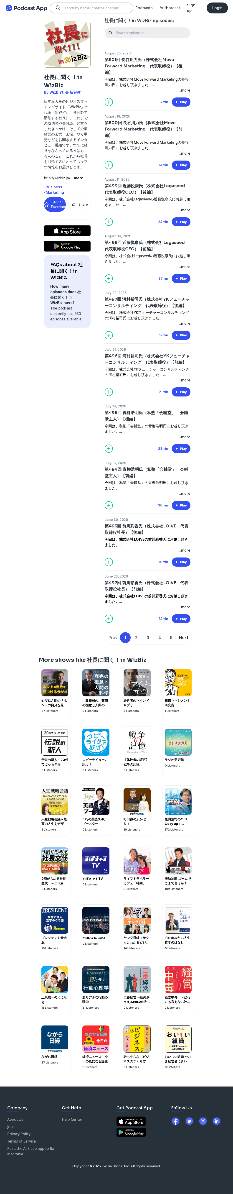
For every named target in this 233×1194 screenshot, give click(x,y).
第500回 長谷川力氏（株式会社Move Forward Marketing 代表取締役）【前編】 (143, 129)
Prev (113, 637)
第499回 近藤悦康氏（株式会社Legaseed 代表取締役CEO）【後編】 (147, 189)
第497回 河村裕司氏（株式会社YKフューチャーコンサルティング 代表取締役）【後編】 (147, 302)
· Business (53, 187)
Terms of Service (21, 1141)
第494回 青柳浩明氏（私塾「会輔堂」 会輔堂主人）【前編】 (146, 472)
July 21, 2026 (115, 349)
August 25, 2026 (118, 53)
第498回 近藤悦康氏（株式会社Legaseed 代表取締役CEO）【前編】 (147, 245)
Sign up (191, 8)
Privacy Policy (18, 1133)
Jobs (11, 1126)
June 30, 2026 (116, 520)
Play (183, 102)
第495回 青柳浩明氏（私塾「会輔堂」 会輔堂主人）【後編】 (146, 416)
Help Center (72, 1119)
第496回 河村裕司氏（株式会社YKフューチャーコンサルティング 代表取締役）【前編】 (147, 359)
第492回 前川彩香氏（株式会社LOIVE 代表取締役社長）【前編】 (146, 586)
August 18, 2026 (117, 116)
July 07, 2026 (115, 463)
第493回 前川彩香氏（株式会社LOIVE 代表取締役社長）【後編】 (146, 529)
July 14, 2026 (115, 406)
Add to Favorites (58, 204)
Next (183, 637)
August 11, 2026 (117, 179)
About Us (15, 1119)
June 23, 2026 (116, 576)
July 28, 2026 (116, 293)
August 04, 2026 (118, 236)
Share (83, 204)
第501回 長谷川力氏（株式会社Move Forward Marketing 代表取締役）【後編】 (143, 66)
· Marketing (54, 192)
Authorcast (170, 7)
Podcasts (144, 7)
